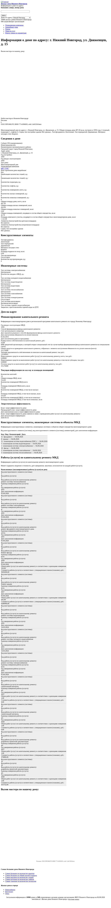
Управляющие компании (14, 25)
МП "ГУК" (5, 168)
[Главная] (4, 2)
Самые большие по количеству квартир (19, 873)
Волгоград (9, 892)
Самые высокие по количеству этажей (19, 877)
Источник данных (73, 899)
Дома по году (10, 31)
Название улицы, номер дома (12, 8)
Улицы (7, 29)
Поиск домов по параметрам (15, 33)
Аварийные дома (11, 27)
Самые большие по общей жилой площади (21, 875)
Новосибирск (10, 890)
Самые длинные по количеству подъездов (20, 881)
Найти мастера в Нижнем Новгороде (14, 118)
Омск (7, 894)
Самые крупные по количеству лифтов (19, 879)
